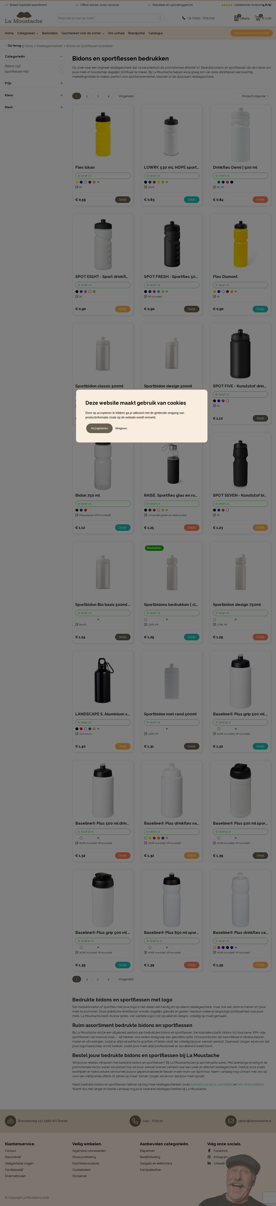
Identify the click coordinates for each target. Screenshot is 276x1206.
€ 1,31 (149, 746)
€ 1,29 (149, 637)
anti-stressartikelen (251, 1084)
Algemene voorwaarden (89, 1151)
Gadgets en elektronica (156, 1163)
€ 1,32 (218, 746)
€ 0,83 (149, 200)
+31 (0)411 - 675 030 (201, 18)
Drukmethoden (15, 1176)
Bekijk (123, 199)
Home (29, 46)
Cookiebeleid (81, 1170)
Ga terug (14, 45)
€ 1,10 (218, 418)
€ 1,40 (80, 746)
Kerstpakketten (150, 1170)
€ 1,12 (80, 528)
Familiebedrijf (14, 1170)
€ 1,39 (218, 856)
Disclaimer (79, 1176)
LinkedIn (219, 1163)
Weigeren (121, 428)
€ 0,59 (80, 200)
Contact (10, 1151)
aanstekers (225, 1084)
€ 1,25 (149, 528)
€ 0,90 (80, 309)
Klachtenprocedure (85, 1163)
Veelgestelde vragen (19, 1163)
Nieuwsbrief (13, 1157)
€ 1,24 (80, 637)
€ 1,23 (218, 528)
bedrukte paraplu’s (203, 1084)
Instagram (220, 1157)
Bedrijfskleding (150, 1157)
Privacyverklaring (84, 1157)
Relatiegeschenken (50, 46)
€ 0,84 (218, 200)
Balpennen (147, 1151)
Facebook (220, 1151)
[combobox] (105, 18)
